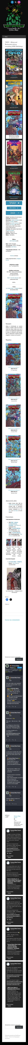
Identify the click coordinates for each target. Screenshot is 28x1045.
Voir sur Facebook (10, 855)
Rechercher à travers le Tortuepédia (12, 657)
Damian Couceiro (14, 223)
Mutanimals (14, 75)
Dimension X (14, 166)
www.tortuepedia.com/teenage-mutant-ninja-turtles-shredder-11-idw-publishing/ (13, 916)
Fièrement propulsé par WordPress (12, 1035)
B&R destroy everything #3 (14, 428)
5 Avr (10, 680)
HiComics (12, 255)
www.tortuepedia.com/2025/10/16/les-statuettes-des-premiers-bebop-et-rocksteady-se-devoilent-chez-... (15, 983)
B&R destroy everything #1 (14, 367)
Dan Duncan (15, 563)
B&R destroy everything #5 (14, 490)
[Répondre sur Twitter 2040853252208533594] (7, 787)
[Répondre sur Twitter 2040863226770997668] (7, 740)
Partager (9, 857)
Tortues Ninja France (15, 830)
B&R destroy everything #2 (14, 397)
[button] (8, 547)
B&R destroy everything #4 (14, 459)
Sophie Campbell (15, 220)
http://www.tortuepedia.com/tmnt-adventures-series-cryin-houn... (13, 734)
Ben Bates (11, 221)
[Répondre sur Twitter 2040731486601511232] (7, 804)
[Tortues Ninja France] (8, 816)
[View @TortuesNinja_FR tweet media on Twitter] (14, 800)
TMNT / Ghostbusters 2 (14, 196)
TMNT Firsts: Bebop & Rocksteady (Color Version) (13, 988)
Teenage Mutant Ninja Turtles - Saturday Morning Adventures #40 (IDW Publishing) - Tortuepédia (14, 946)
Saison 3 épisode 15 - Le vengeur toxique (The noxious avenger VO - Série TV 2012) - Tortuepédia (14, 881)
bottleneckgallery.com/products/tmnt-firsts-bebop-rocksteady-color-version (15, 976)
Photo (10, 853)
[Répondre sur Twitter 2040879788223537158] (7, 706)
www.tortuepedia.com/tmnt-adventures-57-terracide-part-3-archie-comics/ (13, 850)
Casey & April (14, 105)
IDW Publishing (13, 240)
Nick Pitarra (11, 224)
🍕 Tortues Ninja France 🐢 (14, 678)
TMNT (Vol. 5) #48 (13, 504)
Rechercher (19, 659)
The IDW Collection (16, 528)
